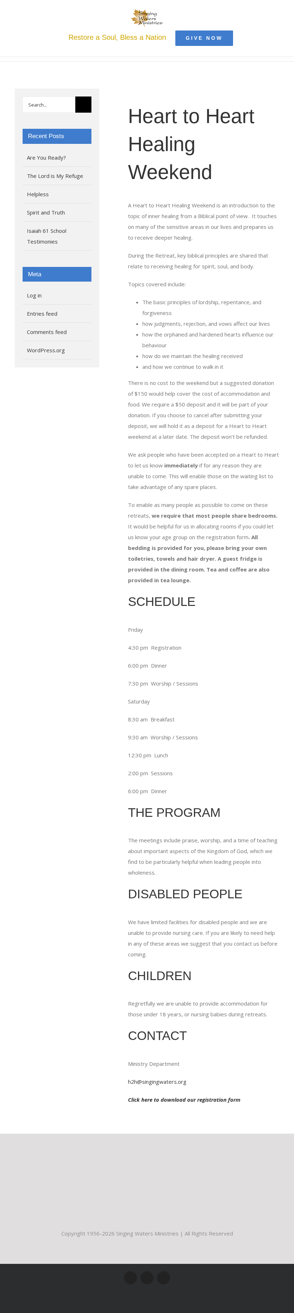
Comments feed (47, 331)
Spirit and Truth (46, 212)
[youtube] (130, 1277)
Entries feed (42, 313)
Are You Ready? (46, 157)
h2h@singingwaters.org (157, 1081)
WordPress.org (46, 350)
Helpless (38, 194)
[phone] (163, 1277)
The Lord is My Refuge (55, 175)
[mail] (147, 1277)
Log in (34, 295)
